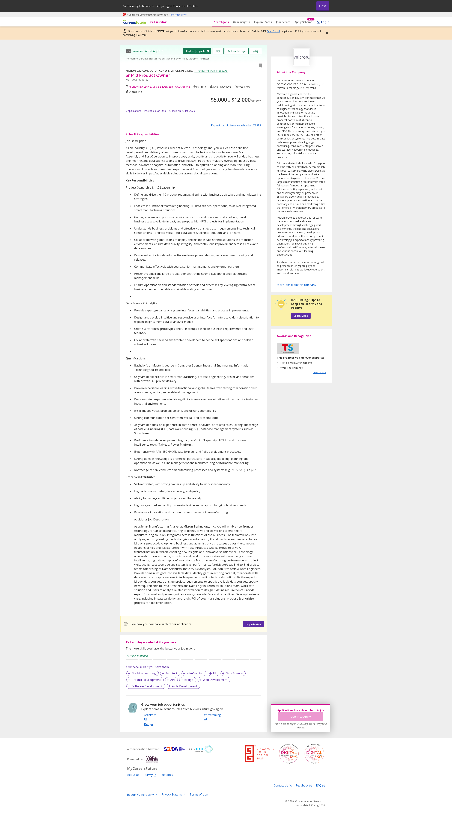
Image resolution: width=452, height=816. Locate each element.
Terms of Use (199, 794)
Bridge (188, 680)
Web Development (215, 680)
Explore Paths (263, 22)
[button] (326, 33)
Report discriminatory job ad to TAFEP (236, 125)
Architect (171, 673)
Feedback (302, 785)
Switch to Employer (158, 22)
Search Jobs (221, 22)
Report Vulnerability (140, 794)
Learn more (319, 372)
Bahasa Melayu (237, 51)
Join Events (283, 22)
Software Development (147, 686)
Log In (325, 22)
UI (214, 673)
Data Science (234, 673)
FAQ (318, 785)
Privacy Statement (173, 794)
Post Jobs (166, 774)
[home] (134, 22)
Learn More (301, 315)
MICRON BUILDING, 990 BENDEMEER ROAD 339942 (159, 86)
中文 (218, 51)
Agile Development (184, 686)
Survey (148, 774)
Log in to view (253, 624)
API (172, 680)
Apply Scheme (304, 21)
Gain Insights (241, 22)
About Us (133, 774)
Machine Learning (144, 673)
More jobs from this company (296, 284)
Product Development (146, 680)
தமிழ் (255, 51)
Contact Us (281, 785)
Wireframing (195, 673)
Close (322, 6)
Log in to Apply (301, 717)
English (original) (195, 51)
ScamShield (273, 31)
